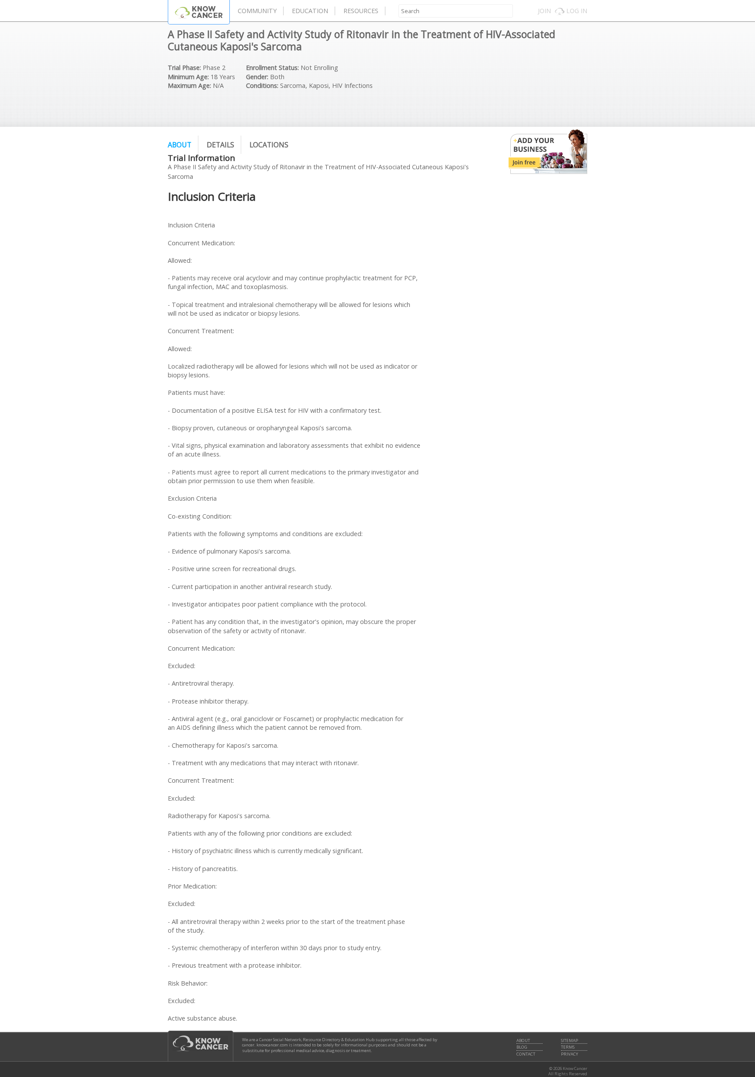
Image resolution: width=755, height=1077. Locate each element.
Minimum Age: (188, 77)
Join (544, 11)
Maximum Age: (189, 85)
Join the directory (548, 151)
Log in (576, 11)
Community (257, 11)
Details (220, 145)
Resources (360, 11)
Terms (568, 1047)
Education (310, 11)
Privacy (569, 1054)
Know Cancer (198, 12)
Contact (525, 1054)
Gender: (257, 77)
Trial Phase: (184, 67)
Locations (268, 145)
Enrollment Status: (272, 67)
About (179, 145)
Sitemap (569, 1040)
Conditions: (262, 85)
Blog (521, 1047)
